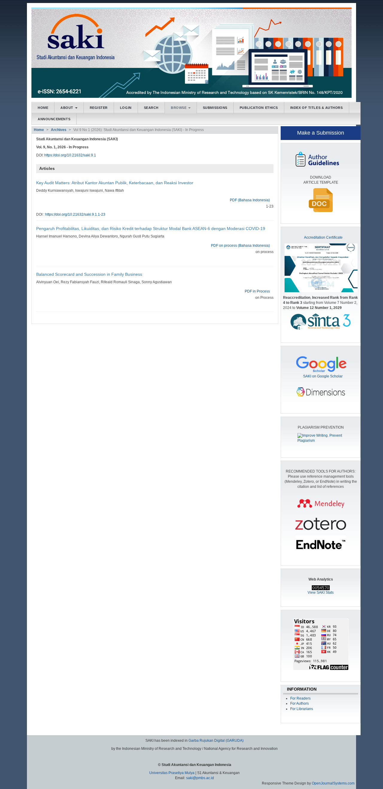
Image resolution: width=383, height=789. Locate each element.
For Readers (300, 698)
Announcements (54, 119)
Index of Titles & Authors (316, 107)
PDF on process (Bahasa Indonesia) (240, 245)
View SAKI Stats (321, 592)
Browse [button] (179, 107)
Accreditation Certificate (323, 237)
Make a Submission (320, 133)
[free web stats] (321, 587)
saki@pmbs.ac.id (200, 778)
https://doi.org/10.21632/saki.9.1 (70, 155)
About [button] (67, 107)
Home (43, 107)
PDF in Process (257, 291)
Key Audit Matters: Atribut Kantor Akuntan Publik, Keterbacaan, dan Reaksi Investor (114, 182)
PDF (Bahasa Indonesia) (250, 200)
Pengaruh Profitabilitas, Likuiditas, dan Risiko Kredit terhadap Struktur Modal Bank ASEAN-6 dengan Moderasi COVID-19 (150, 228)
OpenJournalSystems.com (333, 783)
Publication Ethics (259, 107)
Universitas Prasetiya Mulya (172, 773)
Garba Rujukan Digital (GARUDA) (216, 740)
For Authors (299, 703)
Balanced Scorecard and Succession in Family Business (89, 274)
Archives (58, 130)
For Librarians (301, 709)
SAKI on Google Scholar (323, 376)
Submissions (215, 107)
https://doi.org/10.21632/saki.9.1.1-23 (75, 214)
